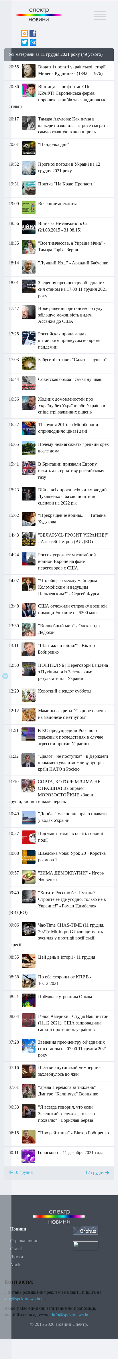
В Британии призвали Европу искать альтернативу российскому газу (71, 471)
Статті (16, 1248)
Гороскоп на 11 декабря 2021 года (70, 1152)
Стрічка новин (24, 1240)
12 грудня (95, 1172)
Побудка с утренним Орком (65, 996)
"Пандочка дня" (53, 144)
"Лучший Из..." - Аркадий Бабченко (73, 262)
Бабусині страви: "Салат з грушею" (72, 359)
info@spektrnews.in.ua (73, 1314)
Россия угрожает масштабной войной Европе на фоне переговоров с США (67, 561)
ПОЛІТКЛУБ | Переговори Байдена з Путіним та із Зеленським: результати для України (73, 672)
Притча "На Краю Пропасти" (67, 183)
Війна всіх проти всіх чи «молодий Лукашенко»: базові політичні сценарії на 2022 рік (72, 496)
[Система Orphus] (85, 1230)
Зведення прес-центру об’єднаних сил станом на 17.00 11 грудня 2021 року (72, 289)
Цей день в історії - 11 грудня (66, 957)
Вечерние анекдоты (57, 203)
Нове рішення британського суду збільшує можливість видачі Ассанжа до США (70, 315)
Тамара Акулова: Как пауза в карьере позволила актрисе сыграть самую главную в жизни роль (72, 125)
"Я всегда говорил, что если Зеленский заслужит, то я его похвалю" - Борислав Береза (66, 1114)
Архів (15, 1264)
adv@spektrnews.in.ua (25, 1298)
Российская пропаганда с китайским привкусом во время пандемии (69, 340)
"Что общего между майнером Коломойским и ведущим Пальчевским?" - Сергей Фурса (68, 587)
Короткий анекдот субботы (64, 691)
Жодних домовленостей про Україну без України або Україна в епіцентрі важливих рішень (71, 406)
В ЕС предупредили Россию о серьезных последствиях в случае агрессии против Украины (70, 737)
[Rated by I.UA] (85, 1245)
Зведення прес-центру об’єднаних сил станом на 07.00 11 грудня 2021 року (72, 1049)
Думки (16, 1256)
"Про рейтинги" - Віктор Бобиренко (73, 1132)
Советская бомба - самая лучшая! (70, 379)
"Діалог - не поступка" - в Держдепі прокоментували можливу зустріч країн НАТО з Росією (73, 763)
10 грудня (23, 1172)
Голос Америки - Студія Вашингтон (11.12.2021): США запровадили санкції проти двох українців (73, 1023)
